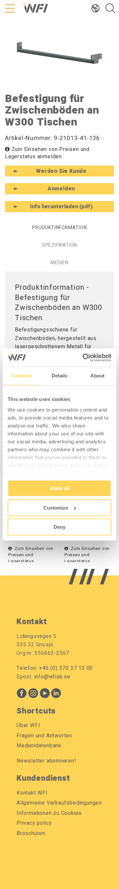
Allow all (59, 488)
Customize (55, 508)
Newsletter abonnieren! (46, 761)
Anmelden (61, 189)
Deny (59, 527)
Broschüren (31, 833)
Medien (59, 262)
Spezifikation (59, 245)
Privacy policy (34, 823)
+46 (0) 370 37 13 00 (66, 668)
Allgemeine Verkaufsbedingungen (59, 803)
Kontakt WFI (32, 793)
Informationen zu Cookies (49, 813)
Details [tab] (60, 375)
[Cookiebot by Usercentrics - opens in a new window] (84, 357)
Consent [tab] (21, 375)
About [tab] (97, 375)
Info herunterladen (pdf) (61, 207)
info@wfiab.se (52, 677)
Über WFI (28, 725)
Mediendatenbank (39, 746)
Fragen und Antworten (44, 736)
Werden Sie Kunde (61, 171)
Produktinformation (59, 227)
